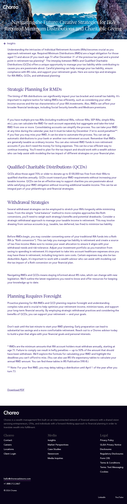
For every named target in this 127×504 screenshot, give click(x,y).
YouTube (119, 497)
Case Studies (54, 449)
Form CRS (105, 458)
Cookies (104, 472)
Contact (8, 440)
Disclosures (106, 449)
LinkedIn (101, 497)
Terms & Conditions (110, 463)
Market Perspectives (58, 445)
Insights (11, 43)
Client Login (10, 454)
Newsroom (53, 454)
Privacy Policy (107, 440)
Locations (9, 449)
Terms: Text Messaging (111, 467)
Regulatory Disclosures (111, 454)
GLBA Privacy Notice (110, 445)
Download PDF (15, 390)
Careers (8, 445)
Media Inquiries (55, 458)
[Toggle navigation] (120, 7)
